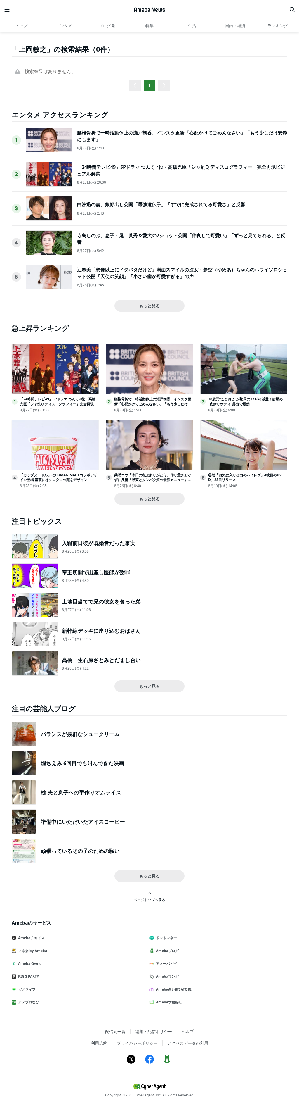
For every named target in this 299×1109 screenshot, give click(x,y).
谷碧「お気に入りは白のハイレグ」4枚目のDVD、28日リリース (245, 477)
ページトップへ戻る (149, 899)
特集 (149, 25)
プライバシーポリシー (137, 1043)
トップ (21, 25)
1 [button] (149, 85)
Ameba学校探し (169, 1002)
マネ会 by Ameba (32, 950)
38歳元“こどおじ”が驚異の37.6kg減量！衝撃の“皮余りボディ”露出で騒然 (245, 401)
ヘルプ (188, 1031)
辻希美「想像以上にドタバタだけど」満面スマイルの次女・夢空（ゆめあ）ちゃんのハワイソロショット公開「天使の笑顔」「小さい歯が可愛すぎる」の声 (182, 272)
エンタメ (64, 25)
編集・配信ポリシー (153, 1031)
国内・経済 (235, 25)
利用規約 (99, 1043)
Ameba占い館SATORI (174, 989)
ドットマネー (166, 937)
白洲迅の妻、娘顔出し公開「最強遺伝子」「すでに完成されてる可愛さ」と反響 (161, 204)
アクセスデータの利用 (187, 1043)
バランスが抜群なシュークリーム (80, 733)
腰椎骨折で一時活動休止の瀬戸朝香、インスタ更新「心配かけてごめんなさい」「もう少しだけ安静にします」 (152, 403)
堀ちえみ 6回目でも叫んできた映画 (82, 763)
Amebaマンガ (167, 976)
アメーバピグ (166, 963)
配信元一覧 (115, 1031)
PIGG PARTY (28, 976)
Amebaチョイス (31, 937)
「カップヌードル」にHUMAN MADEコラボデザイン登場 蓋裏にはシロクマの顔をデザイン (58, 477)
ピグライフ (27, 989)
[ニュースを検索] (291, 9)
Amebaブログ (167, 950)
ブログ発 (107, 25)
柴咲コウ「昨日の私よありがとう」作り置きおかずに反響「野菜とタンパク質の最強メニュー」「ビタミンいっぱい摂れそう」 (152, 479)
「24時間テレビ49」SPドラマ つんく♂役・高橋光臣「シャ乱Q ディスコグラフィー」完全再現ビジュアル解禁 (58, 403)
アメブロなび (28, 1002)
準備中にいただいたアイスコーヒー (83, 821)
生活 (192, 25)
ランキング (277, 25)
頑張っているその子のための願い (80, 850)
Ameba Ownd (30, 963)
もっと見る (149, 305)
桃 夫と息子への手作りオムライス (81, 792)
